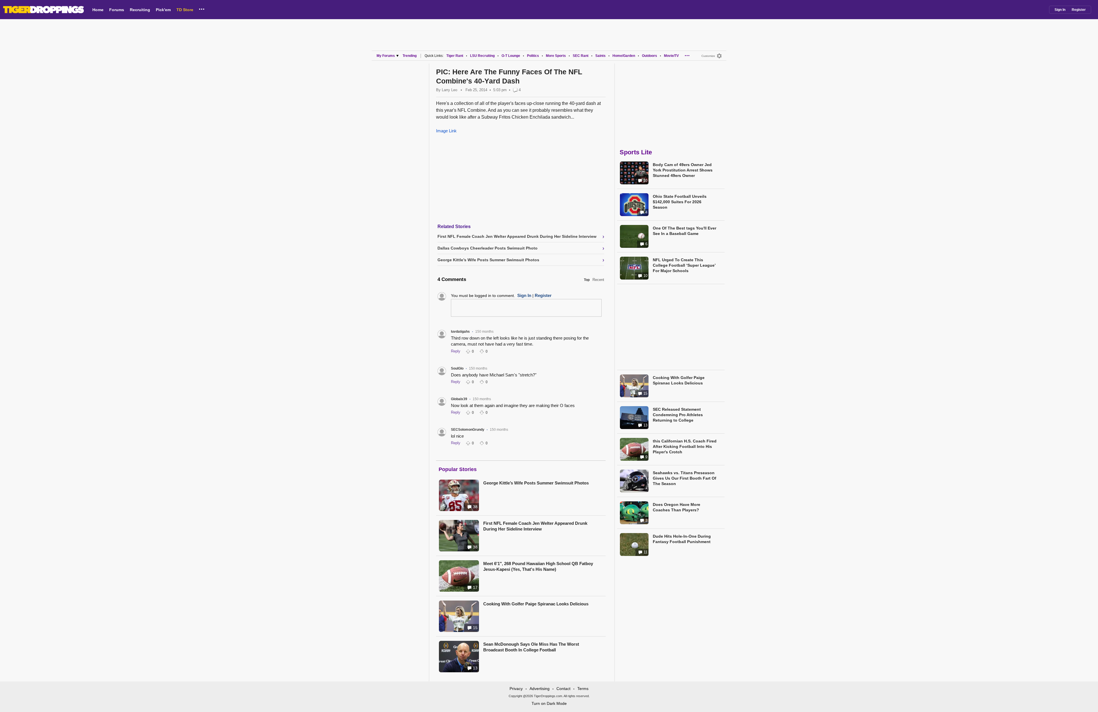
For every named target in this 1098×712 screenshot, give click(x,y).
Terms (582, 688)
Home (98, 9)
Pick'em (163, 9)
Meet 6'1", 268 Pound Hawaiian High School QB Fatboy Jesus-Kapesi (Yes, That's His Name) (538, 566)
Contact (563, 688)
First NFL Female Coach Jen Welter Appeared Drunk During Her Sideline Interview (535, 526)
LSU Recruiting (482, 56)
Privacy (516, 688)
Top (587, 280)
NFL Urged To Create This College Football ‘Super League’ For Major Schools (684, 265)
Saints (600, 56)
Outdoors (649, 56)
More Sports (556, 56)
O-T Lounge (511, 56)
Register (1079, 10)
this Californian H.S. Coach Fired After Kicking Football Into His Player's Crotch (685, 446)
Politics (533, 56)
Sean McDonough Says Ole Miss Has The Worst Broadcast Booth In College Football (531, 647)
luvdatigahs (460, 332)
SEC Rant (580, 56)
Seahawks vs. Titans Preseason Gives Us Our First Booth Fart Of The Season (684, 478)
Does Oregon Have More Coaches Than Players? (676, 507)
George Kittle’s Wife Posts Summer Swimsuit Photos (536, 482)
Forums (116, 9)
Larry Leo (449, 90)
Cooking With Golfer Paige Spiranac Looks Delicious (535, 603)
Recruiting (140, 9)
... (202, 8)
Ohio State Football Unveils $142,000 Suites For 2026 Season (680, 202)
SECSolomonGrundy (467, 430)
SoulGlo (457, 368)
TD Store (184, 9)
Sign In (1060, 10)
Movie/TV (671, 56)
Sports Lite (636, 152)
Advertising (540, 688)
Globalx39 (459, 399)
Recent (598, 280)
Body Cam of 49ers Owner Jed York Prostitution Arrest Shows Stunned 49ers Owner (683, 170)
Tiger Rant (454, 56)
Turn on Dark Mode (549, 703)
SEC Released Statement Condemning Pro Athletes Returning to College (678, 414)
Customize (708, 55)
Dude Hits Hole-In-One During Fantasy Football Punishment (682, 539)
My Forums (386, 56)
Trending (410, 56)
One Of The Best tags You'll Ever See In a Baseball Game (684, 231)
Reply (455, 351)
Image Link (446, 130)
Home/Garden (623, 56)
